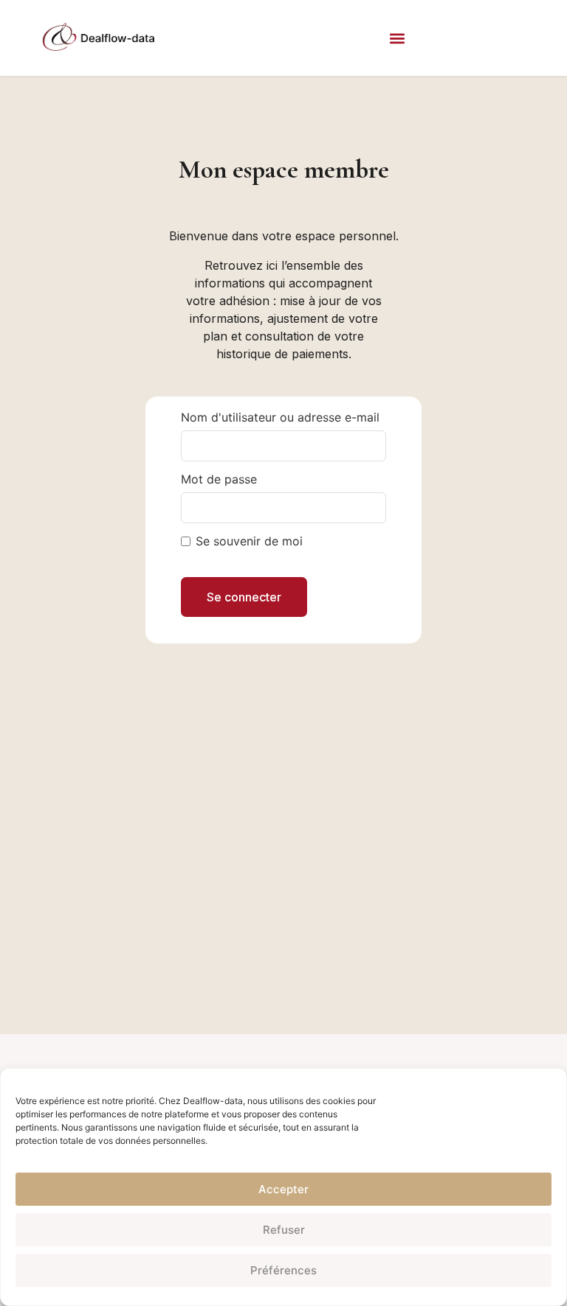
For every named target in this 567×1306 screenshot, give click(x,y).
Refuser (284, 1230)
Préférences (283, 1270)
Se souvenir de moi (249, 541)
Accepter (283, 1189)
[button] (397, 38)
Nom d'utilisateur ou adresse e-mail (280, 417)
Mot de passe (219, 479)
